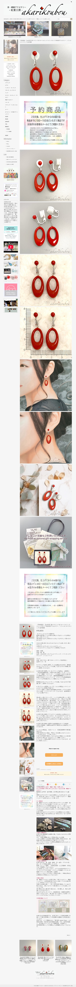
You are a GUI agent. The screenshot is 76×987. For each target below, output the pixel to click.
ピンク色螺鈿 (8, 131)
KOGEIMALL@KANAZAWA (12, 161)
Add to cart (54, 755)
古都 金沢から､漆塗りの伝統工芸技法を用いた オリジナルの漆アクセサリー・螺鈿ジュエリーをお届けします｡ (27, 18)
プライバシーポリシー (11, 148)
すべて (40, 784)
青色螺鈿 (8, 129)
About (8, 141)
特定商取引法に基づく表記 (12, 151)
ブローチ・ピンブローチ (10, 90)
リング (6, 92)
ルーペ (6, 109)
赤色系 (6, 116)
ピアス (6, 85)
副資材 (6, 135)
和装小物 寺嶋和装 (10, 157)
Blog (8, 143)
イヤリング (7, 82)
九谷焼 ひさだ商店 (10, 164)
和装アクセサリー (9, 99)
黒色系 (6, 119)
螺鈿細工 (7, 126)
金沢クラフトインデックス (12, 159)
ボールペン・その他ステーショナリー (11, 113)
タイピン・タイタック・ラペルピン (11, 96)
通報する (68, 935)
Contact (8, 146)
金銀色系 (7, 121)
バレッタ (7, 102)
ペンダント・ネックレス (10, 87)
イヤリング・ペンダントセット (11, 105)
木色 (6, 124)
